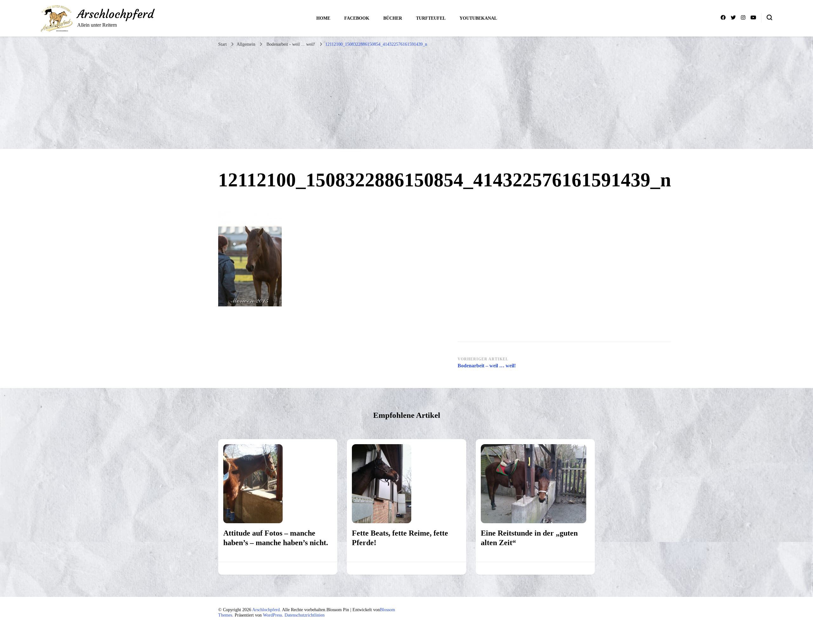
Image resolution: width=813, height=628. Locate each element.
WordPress (272, 615)
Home (323, 18)
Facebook (356, 18)
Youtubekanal (478, 18)
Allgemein (246, 44)
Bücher (392, 18)
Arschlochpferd (115, 14)
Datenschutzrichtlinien (305, 615)
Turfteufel (431, 18)
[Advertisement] (406, 98)
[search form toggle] (769, 17)
